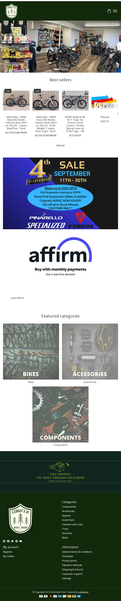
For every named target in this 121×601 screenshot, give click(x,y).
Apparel (66, 515)
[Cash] (41, 596)
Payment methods (72, 565)
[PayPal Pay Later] (74, 596)
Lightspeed (83, 592)
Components (60, 445)
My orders (8, 556)
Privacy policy (69, 560)
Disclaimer (67, 556)
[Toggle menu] (115, 11)
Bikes (31, 382)
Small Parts (68, 520)
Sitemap (66, 578)
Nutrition (67, 533)
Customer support (72, 574)
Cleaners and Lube (72, 524)
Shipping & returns (72, 569)
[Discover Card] (65, 596)
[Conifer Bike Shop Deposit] (104, 100)
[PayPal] (69, 596)
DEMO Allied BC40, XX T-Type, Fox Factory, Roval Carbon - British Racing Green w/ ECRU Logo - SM (75, 124)
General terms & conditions (77, 551)
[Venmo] (79, 596)
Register (7, 551)
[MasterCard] (50, 596)
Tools (65, 528)
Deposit (104, 117)
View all (60, 145)
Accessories (90, 382)
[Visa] (55, 596)
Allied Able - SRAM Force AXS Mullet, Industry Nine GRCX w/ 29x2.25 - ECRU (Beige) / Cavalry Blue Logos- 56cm (46, 124)
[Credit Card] (46, 596)
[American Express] (60, 596)
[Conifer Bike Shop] (12, 11)
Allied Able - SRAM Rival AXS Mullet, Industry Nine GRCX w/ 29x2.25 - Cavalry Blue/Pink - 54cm (16, 122)
